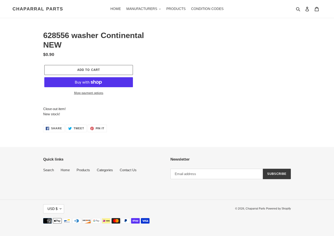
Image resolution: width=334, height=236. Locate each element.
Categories (105, 170)
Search (48, 170)
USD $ (52, 209)
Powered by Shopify (278, 208)
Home (65, 170)
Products (83, 170)
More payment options (88, 93)
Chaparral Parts (37, 8)
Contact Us (128, 170)
